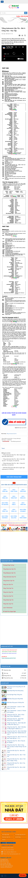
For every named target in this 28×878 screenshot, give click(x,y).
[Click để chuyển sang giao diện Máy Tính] (5, 876)
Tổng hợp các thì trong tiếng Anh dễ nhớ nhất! (16, 687)
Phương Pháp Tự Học (8, 565)
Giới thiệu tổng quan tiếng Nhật (15, 698)
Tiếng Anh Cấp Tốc (8, 592)
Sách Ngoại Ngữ (5, 834)
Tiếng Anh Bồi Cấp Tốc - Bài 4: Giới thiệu (16, 768)
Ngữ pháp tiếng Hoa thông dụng (15, 690)
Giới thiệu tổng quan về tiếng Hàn (15, 702)
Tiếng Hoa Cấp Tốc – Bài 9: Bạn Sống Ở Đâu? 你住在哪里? (15, 719)
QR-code (4, 842)
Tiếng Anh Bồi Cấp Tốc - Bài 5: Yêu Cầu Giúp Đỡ (16, 763)
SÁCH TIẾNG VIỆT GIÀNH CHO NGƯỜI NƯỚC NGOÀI (14, 484)
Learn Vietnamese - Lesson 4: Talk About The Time (16, 707)
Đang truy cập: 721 (11, 842)
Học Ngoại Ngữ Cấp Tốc (20, 834)
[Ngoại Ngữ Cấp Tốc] (14, 6)
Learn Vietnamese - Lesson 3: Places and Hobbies (16, 711)
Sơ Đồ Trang (17, 837)
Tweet (3, 448)
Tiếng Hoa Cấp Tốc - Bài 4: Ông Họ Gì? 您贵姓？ (16, 741)
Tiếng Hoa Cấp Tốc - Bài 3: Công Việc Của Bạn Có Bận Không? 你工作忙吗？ (16, 746)
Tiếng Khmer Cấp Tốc (8, 580)
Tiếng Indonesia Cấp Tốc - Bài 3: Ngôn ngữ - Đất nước (14, 455)
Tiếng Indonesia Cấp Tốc (9, 577)
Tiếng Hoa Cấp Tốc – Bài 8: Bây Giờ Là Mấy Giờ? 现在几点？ (16, 723)
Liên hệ (3, 839)
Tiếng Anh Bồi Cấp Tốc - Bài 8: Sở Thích (16, 751)
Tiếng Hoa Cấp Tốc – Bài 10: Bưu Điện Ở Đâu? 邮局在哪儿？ (15, 715)
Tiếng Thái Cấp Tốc (8, 588)
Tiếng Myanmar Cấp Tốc (9, 569)
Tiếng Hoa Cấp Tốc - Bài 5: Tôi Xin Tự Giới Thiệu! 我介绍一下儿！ (16, 737)
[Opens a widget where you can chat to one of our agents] (23, 875)
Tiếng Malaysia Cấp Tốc (9, 573)
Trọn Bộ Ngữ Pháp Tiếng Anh (14, 694)
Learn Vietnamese (7, 607)
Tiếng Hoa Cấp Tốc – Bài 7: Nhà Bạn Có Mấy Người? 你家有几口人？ (16, 727)
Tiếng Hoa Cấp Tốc (8, 596)
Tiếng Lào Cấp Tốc (8, 584)
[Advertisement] (14, 545)
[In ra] (22, 35)
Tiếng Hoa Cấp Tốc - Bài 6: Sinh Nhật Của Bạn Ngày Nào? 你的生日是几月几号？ (16, 732)
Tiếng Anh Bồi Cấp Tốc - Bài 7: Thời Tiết (16, 755)
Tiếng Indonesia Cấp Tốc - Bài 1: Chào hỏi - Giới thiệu (13, 464)
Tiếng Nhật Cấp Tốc (8, 600)
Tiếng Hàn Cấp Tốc (8, 604)
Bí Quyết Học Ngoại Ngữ (9, 611)
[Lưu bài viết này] (25, 35)
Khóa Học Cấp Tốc (6, 837)
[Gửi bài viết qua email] (20, 35)
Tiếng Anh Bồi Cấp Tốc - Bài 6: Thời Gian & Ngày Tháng (16, 759)
